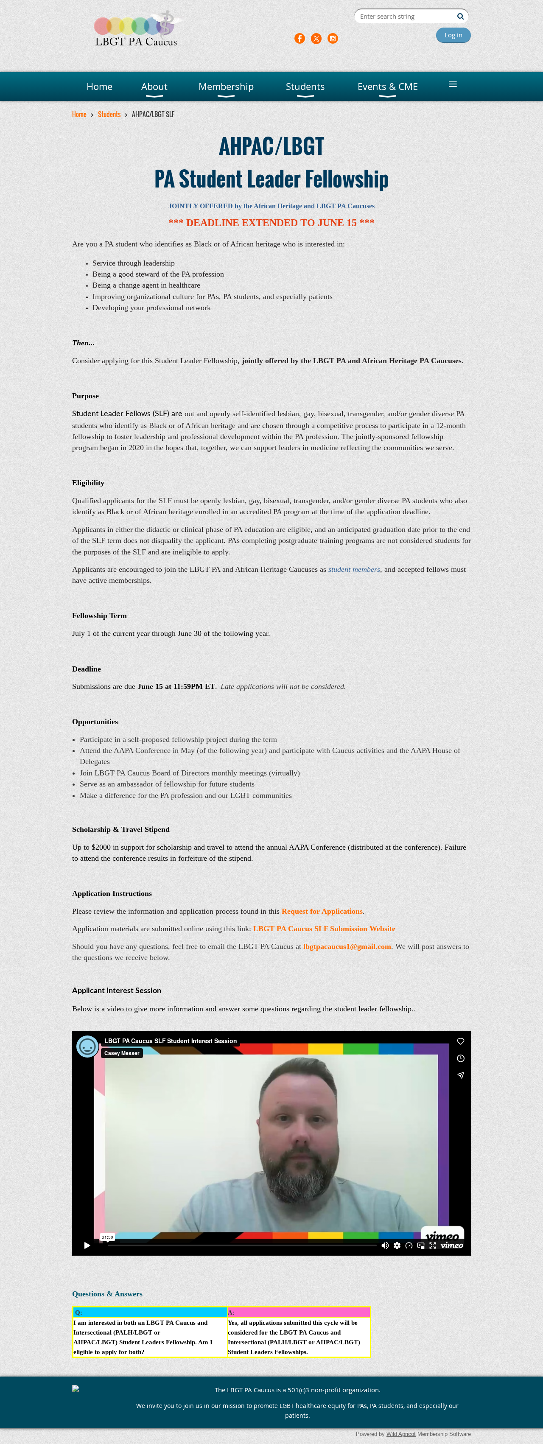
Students (109, 114)
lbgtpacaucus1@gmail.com (347, 946)
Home (79, 114)
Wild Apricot (401, 1434)
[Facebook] (299, 38)
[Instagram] (332, 38)
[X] (316, 38)
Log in (453, 35)
